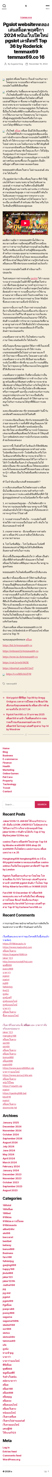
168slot (7, 1205)
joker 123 (8, 958)
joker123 (8, 1277)
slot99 (6, 1043)
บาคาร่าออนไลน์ (11, 1071)
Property (8, 780)
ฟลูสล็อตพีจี (9, 1372)
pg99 (5, 983)
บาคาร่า (7, 972)
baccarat (8, 1237)
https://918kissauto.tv (14, 943)
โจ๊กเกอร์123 (9, 1432)
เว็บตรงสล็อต (9, 1416)
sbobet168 (9, 1325)
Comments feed (12, 1455)
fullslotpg (7, 986)
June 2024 (9, 1150)
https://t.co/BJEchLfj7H (18, 674)
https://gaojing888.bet (15, 1093)
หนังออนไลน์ (9, 1412)
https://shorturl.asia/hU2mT (18, 668)
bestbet (7, 1241)
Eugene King (17, 64)
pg (4, 1289)
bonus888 (8, 1057)
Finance (7, 762)
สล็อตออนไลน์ (10, 1404)
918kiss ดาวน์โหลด (13, 1221)
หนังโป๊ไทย (8, 1082)
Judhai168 (9, 1285)
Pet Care (7, 777)
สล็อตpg (7, 1396)
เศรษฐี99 (7, 1428)
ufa (4, 1344)
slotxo (6, 1333)
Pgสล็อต (7, 1305)
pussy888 (8, 968)
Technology (9, 784)
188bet (7, 1213)
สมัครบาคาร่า (10, 1380)
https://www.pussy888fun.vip (18, 1068)
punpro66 (8, 1309)
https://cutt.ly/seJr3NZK (16, 662)
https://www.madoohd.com (17, 947)
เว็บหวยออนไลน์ (11, 1424)
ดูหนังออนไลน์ (10, 1001)
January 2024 (11, 1170)
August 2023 (10, 1190)
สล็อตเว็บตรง (9, 950)
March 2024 (10, 1162)
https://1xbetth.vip (12, 1086)
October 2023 (11, 1182)
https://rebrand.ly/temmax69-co (20, 651)
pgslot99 (7, 1064)
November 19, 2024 (38, 64)
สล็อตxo (7, 1400)
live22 (6, 990)
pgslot (34, 278)
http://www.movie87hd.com (18, 961)
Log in (6, 1447)
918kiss (7, 1217)
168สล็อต (8, 1209)
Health (6, 766)
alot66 (6, 1233)
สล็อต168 (8, 1388)
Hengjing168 (9, 1035)
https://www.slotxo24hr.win (17, 1075)
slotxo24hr (9, 1337)
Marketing (8, 769)
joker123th (9, 1281)
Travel (6, 787)
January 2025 (11, 1122)
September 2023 (12, 1186)
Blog (5, 752)
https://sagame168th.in (15, 954)
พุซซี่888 (7, 965)
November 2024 (12, 1130)
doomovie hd (10, 1107)
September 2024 (12, 1138)
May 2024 (8, 1154)
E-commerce (10, 759)
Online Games (10, 773)
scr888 (7, 1329)
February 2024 (11, 1166)
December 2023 (12, 1174)
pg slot (7, 1293)
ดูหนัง (6, 994)
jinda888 (8, 1273)
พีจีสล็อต (7, 1364)
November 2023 (12, 1178)
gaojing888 (9, 1265)
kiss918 (7, 1096)
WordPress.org (11, 1459)
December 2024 (12, 1126)
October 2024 (11, 1134)
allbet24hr (9, 1229)
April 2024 (9, 1158)
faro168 (7, 1257)
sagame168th (11, 1321)
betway (7, 1245)
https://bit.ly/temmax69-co (17, 645)
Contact (7, 791)
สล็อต (18, 130)
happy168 (8, 1269)
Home (6, 748)
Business (8, 755)
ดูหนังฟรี (7, 997)
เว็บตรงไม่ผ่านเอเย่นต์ (14, 1420)
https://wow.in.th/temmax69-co (20, 657)
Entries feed (10, 1451)
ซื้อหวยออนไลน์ (11, 1015)
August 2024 (10, 1142)
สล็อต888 (8, 1061)
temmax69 (26, 17)
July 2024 (8, 1146)
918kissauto (10, 1225)
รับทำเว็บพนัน (10, 1376)
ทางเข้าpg (8, 1352)
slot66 (6, 1046)
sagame (7, 1317)
